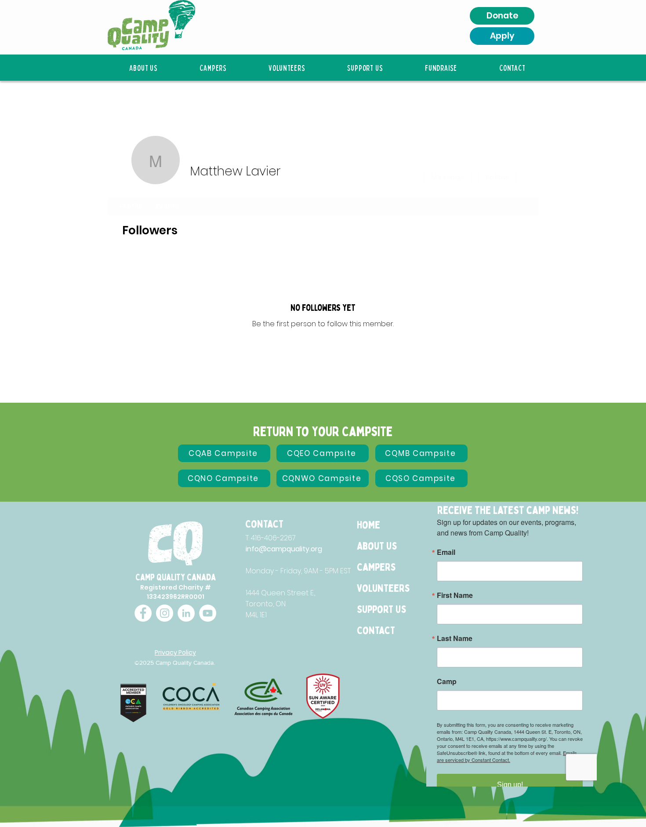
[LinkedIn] (186, 613)
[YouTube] (207, 613)
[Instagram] (164, 613)
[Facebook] (143, 613)
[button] (143, 67)
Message (448, 177)
